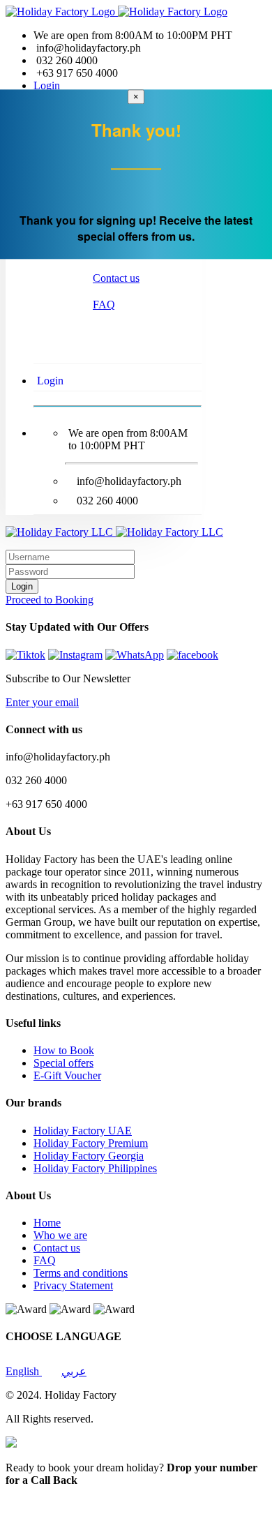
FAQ (104, 304)
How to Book (63, 1050)
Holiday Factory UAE (82, 1130)
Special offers (63, 1063)
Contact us (116, 278)
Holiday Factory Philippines (95, 1168)
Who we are (60, 1235)
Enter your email (42, 702)
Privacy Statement (73, 1285)
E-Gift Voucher (67, 1075)
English (24, 1371)
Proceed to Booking (49, 600)
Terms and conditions (80, 1273)
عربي (73, 1371)
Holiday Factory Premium (90, 1143)
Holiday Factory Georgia (88, 1156)
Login (46, 85)
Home (47, 1223)
